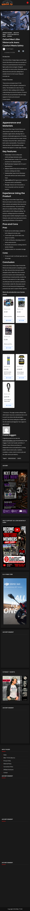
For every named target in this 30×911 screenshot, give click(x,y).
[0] (17, 52)
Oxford (19, 458)
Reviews (9, 36)
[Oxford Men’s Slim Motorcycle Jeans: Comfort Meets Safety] (15, 20)
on (9, 52)
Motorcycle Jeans (12, 458)
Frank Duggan (9, 49)
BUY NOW (8, 320)
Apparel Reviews (7, 33)
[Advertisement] (15, 651)
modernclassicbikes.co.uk (9, 440)
